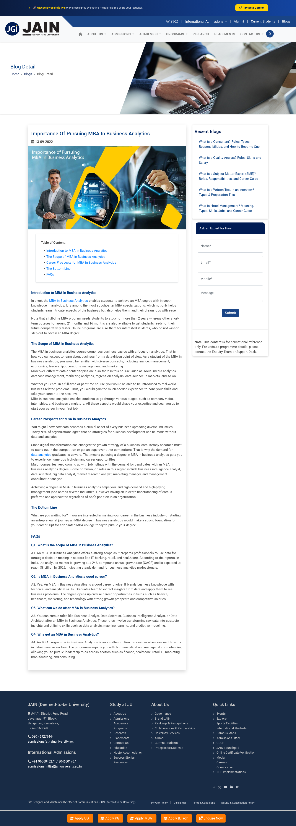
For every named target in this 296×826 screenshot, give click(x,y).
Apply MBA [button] (143, 818)
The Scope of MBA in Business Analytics (75, 257)
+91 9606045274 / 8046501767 (54, 761)
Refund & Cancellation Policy (238, 802)
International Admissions (204, 21)
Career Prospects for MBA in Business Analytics (81, 263)
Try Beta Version (253, 7)
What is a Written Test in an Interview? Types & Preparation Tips (226, 192)
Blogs (286, 21)
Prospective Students (169, 748)
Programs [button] (175, 34)
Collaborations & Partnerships (175, 728)
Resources (121, 762)
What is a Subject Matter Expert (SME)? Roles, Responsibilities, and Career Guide (228, 176)
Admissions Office (228, 738)
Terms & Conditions (203, 802)
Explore (221, 718)
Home (14, 74)
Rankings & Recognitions (171, 723)
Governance (163, 713)
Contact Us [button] (250, 34)
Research (201, 34)
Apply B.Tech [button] (178, 818)
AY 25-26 (172, 21)
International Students (231, 728)
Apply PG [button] (111, 818)
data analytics (41, 455)
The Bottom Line (58, 269)
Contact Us (121, 743)
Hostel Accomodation (128, 752)
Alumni (239, 21)
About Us (95, 34)
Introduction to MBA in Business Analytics (76, 251)
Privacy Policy (159, 802)
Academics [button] (148, 34)
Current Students (263, 21)
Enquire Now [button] (213, 818)
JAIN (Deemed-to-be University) (117, 802)
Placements (224, 34)
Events (221, 713)
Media (220, 757)
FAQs (50, 274)
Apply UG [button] (82, 818)
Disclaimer (180, 802)
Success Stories (124, 757)
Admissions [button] (121, 34)
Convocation (225, 767)
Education (120, 748)
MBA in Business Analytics (68, 301)
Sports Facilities (227, 723)
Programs (120, 728)
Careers (221, 762)
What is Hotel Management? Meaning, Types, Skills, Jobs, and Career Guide (226, 208)
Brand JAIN (162, 718)
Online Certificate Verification (235, 752)
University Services (167, 733)
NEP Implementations (231, 772)
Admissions (121, 718)
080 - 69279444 (43, 736)
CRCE (220, 743)
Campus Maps (226, 733)
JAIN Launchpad (228, 748)
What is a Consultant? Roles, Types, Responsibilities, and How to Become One (229, 144)
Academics (121, 723)
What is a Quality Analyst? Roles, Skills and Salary (230, 160)
